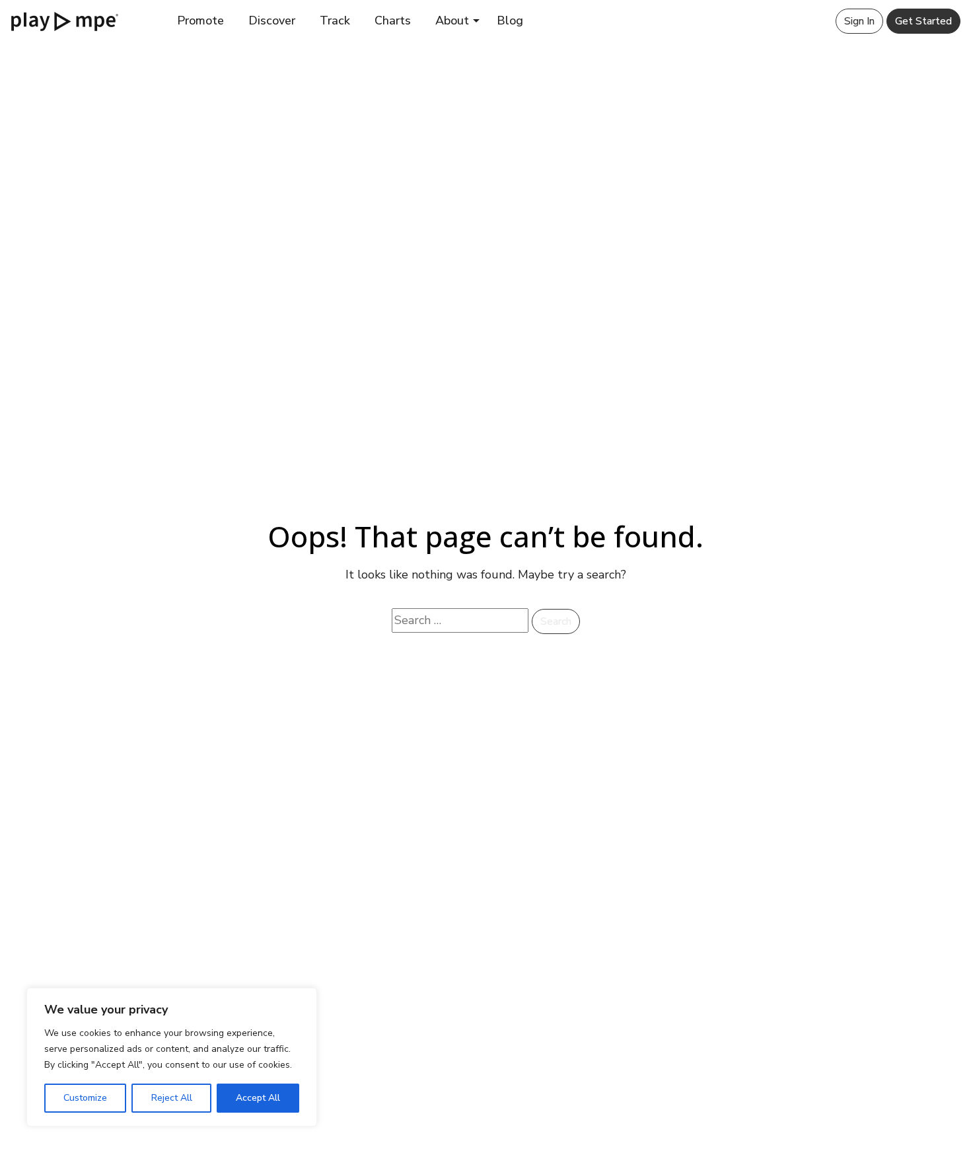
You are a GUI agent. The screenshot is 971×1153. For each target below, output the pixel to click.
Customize (85, 1098)
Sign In (859, 21)
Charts (393, 20)
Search (555, 621)
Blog (510, 20)
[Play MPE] (65, 20)
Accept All (258, 1098)
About (452, 20)
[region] (171, 1057)
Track (335, 20)
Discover (271, 20)
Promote (200, 20)
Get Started (923, 21)
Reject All (171, 1098)
